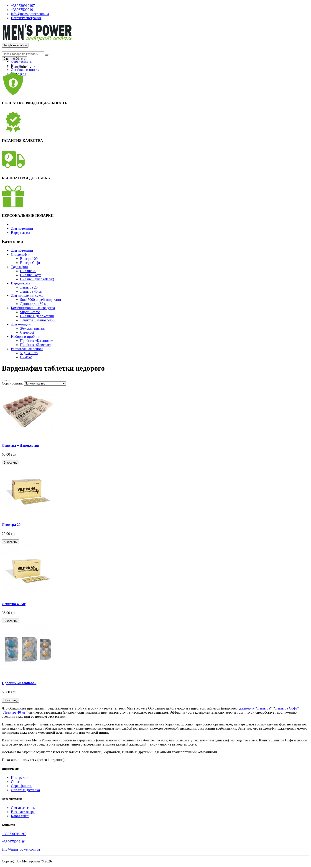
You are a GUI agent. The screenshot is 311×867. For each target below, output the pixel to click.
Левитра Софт (286, 708)
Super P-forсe (30, 312)
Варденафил (20, 233)
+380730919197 (14, 834)
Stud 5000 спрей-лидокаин (40, 300)
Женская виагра (32, 328)
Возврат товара (23, 812)
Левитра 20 (29, 287)
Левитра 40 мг (31, 291)
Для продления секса (27, 295)
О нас (15, 782)
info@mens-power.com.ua (21, 849)
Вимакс (26, 357)
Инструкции (21, 777)
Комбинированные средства (33, 308)
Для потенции (22, 228)
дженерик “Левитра (254, 708)
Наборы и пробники (27, 336)
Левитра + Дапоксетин (38, 320)
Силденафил (21, 254)
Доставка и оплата (25, 70)
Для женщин (21, 324)
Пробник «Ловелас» (35, 345)
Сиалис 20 (28, 271)
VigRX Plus (29, 353)
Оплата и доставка (25, 790)
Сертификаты (21, 61)
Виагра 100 (29, 259)
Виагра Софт (30, 263)
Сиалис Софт (30, 275)
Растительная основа (27, 349)
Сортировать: (12, 383)
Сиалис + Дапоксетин (37, 316)
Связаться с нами (24, 808)
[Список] (3, 380)
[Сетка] (8, 380)
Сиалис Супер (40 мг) (37, 279)
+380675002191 (14, 842)
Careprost (27, 332)
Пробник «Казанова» (36, 341)
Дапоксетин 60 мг (34, 304)
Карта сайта (20, 816)
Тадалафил (19, 267)
